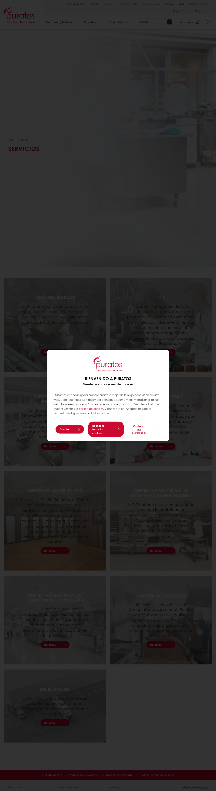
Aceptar (65, 429)
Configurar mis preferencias (139, 429)
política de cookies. (91, 409)
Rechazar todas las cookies (98, 429)
